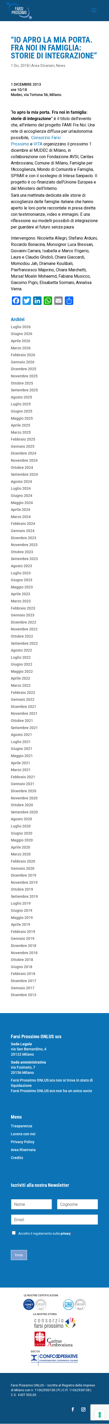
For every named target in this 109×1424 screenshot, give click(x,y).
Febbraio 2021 (23, 777)
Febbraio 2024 (23, 523)
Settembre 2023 (24, 559)
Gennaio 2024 (22, 531)
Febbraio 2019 (23, 932)
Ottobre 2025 (22, 383)
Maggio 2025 (22, 418)
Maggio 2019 (22, 917)
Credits (17, 1158)
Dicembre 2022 (23, 622)
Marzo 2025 (21, 432)
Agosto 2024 (21, 481)
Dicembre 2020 (23, 791)
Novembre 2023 (24, 545)
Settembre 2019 (24, 896)
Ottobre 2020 (22, 805)
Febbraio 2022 (23, 692)
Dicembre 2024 (23, 453)
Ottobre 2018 (22, 960)
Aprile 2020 (20, 847)
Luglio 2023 (21, 573)
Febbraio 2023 (23, 608)
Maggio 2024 (22, 503)
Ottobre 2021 (22, 720)
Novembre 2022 (24, 629)
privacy (66, 1233)
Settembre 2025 (24, 390)
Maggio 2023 (22, 587)
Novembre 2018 (24, 953)
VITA (38, 143)
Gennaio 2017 (22, 988)
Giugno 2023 (21, 580)
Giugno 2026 (21, 334)
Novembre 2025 (24, 376)
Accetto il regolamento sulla (45, 1233)
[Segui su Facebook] (73, 1409)
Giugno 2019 (21, 910)
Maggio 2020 (22, 840)
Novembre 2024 (24, 460)
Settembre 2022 (24, 643)
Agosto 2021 (21, 734)
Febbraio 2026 (23, 355)
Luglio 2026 (21, 327)
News (60, 65)
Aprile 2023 (20, 594)
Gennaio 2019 (22, 938)
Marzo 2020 (21, 854)
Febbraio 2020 (23, 861)
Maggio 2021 (22, 756)
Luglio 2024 (21, 488)
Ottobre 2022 (22, 636)
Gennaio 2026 (22, 362)
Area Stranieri (42, 65)
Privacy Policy (22, 1142)
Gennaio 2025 (22, 446)
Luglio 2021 (21, 742)
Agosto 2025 (21, 397)
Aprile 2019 (20, 924)
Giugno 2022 (21, 664)
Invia (19, 1255)
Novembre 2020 (24, 798)
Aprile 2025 (20, 425)
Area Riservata (23, 1150)
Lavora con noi (23, 1134)
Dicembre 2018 (23, 946)
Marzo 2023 (21, 601)
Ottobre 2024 (22, 467)
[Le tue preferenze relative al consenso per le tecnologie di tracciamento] (100, 1415)
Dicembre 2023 (23, 538)
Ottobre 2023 (22, 552)
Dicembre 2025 (23, 369)
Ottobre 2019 (22, 889)
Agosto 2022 (21, 650)
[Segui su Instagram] (83, 1409)
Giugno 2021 (21, 749)
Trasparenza (21, 1126)
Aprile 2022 (20, 678)
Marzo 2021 (21, 770)
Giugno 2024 (21, 495)
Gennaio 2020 (22, 868)
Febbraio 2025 (23, 439)
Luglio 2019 (21, 903)
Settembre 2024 (24, 474)
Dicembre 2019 (23, 875)
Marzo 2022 (21, 685)
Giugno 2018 (21, 967)
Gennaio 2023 (22, 615)
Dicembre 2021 (23, 706)
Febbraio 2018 (23, 974)
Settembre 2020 (24, 812)
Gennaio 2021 (22, 784)
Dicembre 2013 (23, 995)
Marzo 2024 (21, 517)
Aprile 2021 (20, 763)
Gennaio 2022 (22, 699)
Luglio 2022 (21, 657)
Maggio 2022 (22, 671)
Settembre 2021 (24, 728)
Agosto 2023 (21, 566)
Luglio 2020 (21, 826)
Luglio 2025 (21, 404)
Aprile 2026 (20, 341)
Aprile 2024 (20, 509)
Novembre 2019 (24, 882)
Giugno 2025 (21, 411)
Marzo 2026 (21, 348)
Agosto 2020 (21, 819)
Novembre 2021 (24, 713)
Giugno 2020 (21, 833)
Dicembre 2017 (23, 981)
